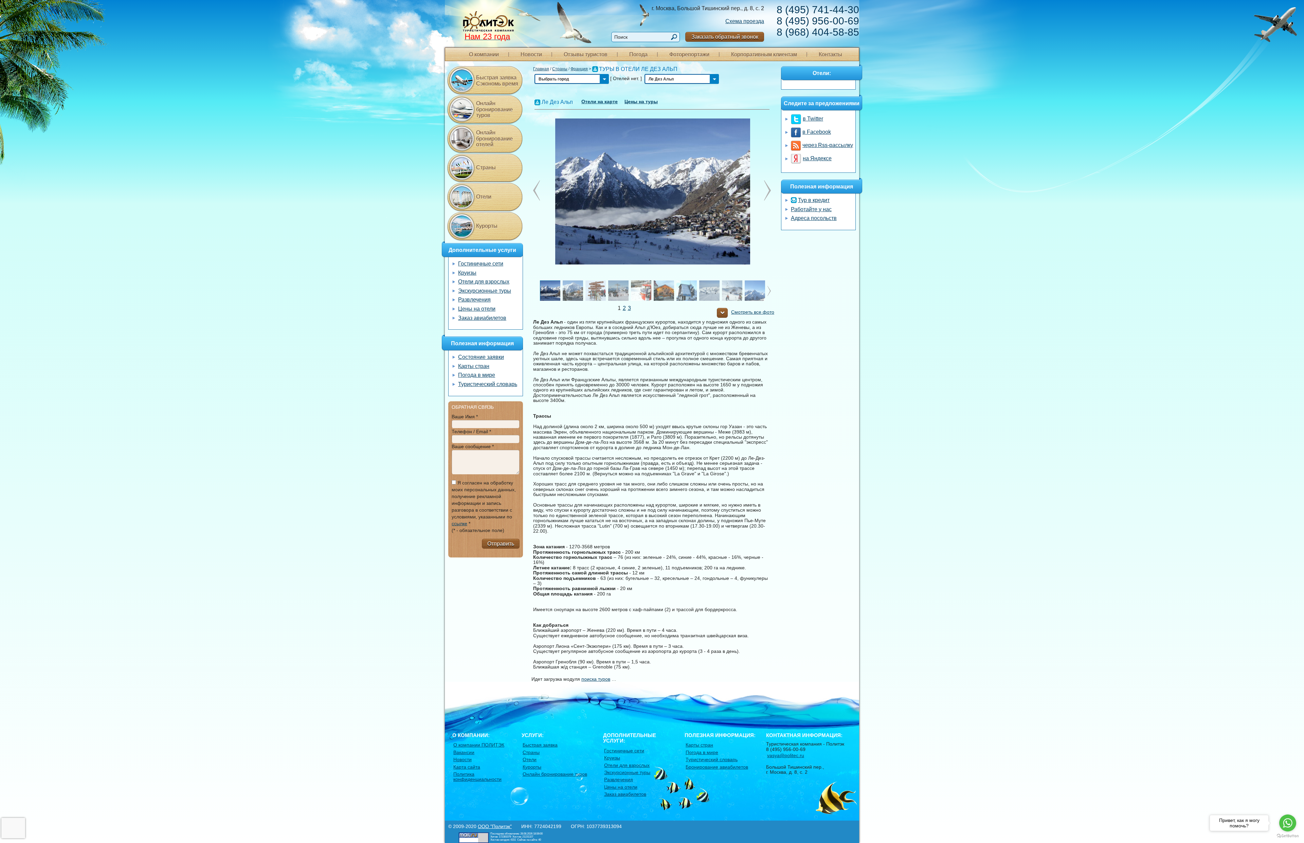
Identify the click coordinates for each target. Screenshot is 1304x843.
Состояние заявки (481, 357)
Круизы (467, 273)
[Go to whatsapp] (1287, 822)
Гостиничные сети (480, 264)
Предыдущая (767, 190)
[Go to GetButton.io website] (1288, 836)
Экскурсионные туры (484, 291)
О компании (484, 54)
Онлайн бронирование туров (494, 109)
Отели (483, 197)
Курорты (486, 226)
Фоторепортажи (689, 54)
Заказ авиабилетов (482, 318)
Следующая (536, 190)
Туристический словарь (487, 384)
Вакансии (463, 752)
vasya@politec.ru (785, 755)
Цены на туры (641, 101)
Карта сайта (466, 767)
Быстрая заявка (540, 745)
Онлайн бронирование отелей (494, 138)
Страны (559, 69)
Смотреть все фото (752, 312)
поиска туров (595, 679)
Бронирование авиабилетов (717, 767)
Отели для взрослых (483, 282)
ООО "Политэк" (495, 826)
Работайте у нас (811, 209)
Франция (579, 69)
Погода (638, 54)
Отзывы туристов (586, 54)
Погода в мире (476, 375)
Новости (531, 54)
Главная (541, 69)
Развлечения (474, 300)
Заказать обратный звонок (724, 37)
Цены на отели (476, 309)
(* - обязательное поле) (478, 530)
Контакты (830, 54)
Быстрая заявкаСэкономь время (497, 81)
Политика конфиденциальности (477, 776)
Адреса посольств (814, 218)
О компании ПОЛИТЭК (478, 745)
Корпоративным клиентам (764, 54)
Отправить (500, 544)
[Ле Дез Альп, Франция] (652, 191)
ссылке (459, 523)
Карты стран (473, 366)
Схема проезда (744, 21)
